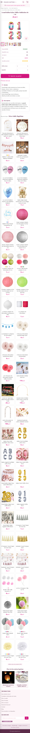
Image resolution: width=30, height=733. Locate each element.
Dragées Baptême (4, 8)
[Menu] (1, 2)
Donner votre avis (6, 80)
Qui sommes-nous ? (6, 694)
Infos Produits (5, 700)
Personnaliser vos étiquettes (8, 711)
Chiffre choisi (4, 66)
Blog (3, 709)
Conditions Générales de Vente (9, 696)
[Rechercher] (23, 2)
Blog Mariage (14, 725)
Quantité (4, 70)
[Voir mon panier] (27, 2)
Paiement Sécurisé (6, 704)
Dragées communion (23, 725)
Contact (3, 707)
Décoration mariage (7, 725)
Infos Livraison (5, 702)
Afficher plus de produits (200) (15, 664)
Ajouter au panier (16, 76)
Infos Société (5, 698)
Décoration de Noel (15, 727)
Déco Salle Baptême (13, 8)
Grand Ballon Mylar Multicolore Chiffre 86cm (11, 10)
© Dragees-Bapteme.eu (15, 731)
